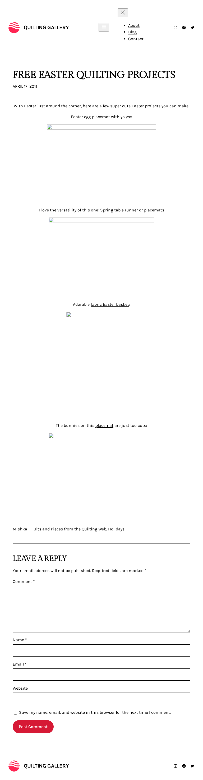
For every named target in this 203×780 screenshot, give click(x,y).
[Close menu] (123, 12)
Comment (24, 581)
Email (20, 664)
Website (20, 688)
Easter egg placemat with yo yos (101, 116)
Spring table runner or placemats (132, 209)
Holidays (116, 528)
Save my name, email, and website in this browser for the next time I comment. (95, 712)
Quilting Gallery (46, 27)
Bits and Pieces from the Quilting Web (70, 528)
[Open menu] (104, 27)
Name (20, 639)
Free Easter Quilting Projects (94, 75)
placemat (104, 425)
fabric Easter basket (110, 304)
